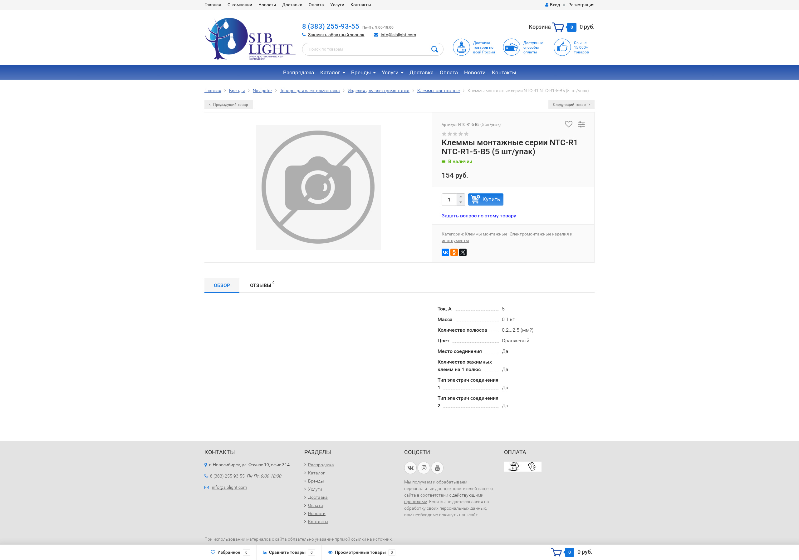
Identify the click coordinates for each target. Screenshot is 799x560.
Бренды (361, 72)
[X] (463, 252)
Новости (267, 4)
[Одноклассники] (454, 252)
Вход (555, 4)
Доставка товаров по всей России (484, 47)
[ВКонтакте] (445, 252)
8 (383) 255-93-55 (330, 26)
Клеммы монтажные (486, 233)
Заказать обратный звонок (336, 34)
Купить (491, 199)
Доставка (292, 4)
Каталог (330, 72)
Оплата (316, 4)
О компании (240, 4)
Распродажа (298, 72)
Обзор (222, 285)
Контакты (360, 4)
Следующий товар (570, 104)
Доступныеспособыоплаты (533, 47)
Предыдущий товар (230, 104)
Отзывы (262, 284)
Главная (212, 4)
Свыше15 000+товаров (581, 47)
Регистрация (581, 4)
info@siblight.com (398, 34)
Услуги (337, 4)
